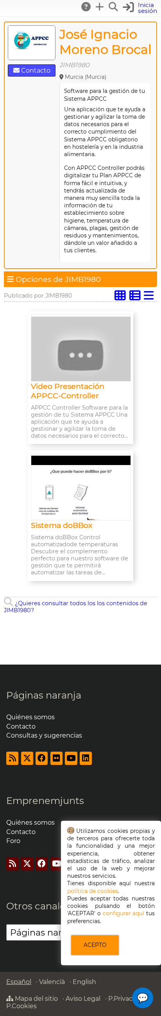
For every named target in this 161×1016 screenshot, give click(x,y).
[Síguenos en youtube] (71, 758)
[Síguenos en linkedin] (86, 758)
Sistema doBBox (61, 525)
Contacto (35, 70)
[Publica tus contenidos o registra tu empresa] (100, 6)
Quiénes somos (30, 717)
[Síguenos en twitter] (27, 758)
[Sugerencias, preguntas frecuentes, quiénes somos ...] (86, 6)
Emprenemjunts (45, 800)
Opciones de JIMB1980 (57, 279)
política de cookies (92, 891)
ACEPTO (95, 945)
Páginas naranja (43, 695)
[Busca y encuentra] (114, 6)
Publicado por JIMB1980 (38, 295)
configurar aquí (123, 913)
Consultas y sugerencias (44, 735)
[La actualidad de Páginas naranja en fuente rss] (12, 758)
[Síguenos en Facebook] (42, 758)
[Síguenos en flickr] (56, 758)
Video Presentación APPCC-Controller (67, 390)
